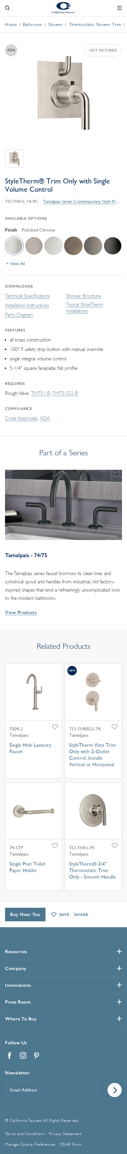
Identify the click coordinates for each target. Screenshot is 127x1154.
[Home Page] (63, 7)
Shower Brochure (83, 296)
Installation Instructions (27, 305)
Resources (16, 951)
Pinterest (36, 1055)
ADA (45, 418)
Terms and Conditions (24, 1133)
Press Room (18, 1002)
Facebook (9, 1055)
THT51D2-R (65, 393)
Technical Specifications (27, 296)
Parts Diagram (19, 315)
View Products (21, 612)
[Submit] (114, 1090)
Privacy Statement (65, 1133)
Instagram (23, 1055)
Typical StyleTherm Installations (84, 308)
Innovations (18, 985)
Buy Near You (25, 914)
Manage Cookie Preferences (30, 1144)
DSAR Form (71, 1144)
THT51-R (40, 393)
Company (16, 968)
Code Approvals (21, 418)
